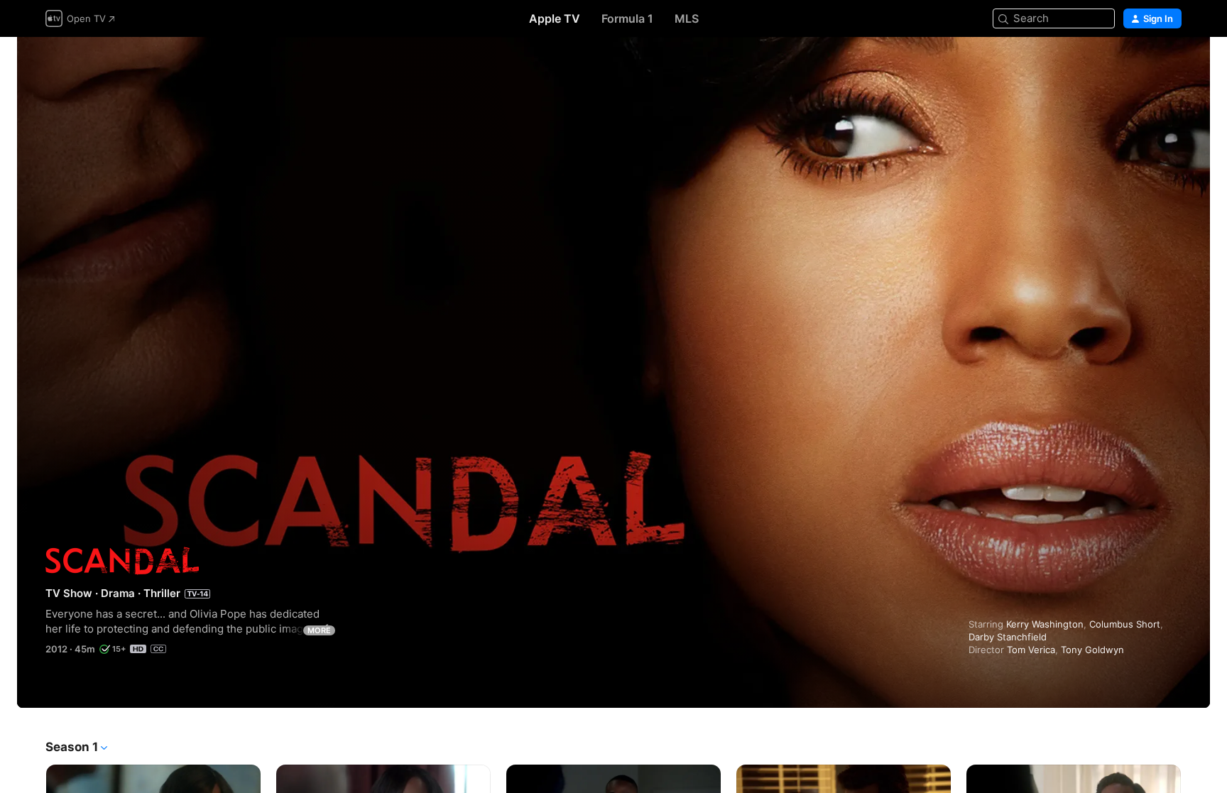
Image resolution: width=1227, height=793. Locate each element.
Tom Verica (1031, 649)
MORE (319, 630)
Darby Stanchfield (1008, 636)
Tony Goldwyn (1092, 649)
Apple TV (554, 18)
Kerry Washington (1045, 624)
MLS (687, 18)
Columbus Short (1124, 624)
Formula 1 (627, 18)
